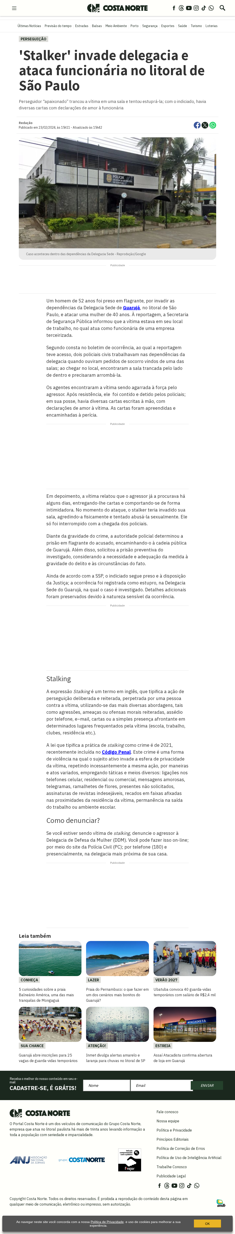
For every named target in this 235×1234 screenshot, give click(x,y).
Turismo (196, 26)
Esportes (167, 26)
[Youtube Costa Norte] (189, 8)
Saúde (182, 26)
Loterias (212, 26)
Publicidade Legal (171, 1176)
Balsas (97, 26)
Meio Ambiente (116, 26)
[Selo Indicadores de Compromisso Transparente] (129, 1159)
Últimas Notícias (29, 26)
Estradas (81, 26)
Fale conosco (167, 1111)
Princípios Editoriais (173, 1139)
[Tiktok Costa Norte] (204, 8)
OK (207, 1224)
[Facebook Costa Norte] (174, 8)
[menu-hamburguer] (14, 8)
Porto (135, 26)
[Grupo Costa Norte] (82, 1159)
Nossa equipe (168, 1121)
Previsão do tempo (58, 26)
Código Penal (116, 752)
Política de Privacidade (107, 1222)
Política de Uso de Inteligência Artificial (189, 1157)
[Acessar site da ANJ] (28, 1159)
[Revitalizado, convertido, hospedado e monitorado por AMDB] (221, 1202)
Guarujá (131, 307)
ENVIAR (207, 1085)
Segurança (150, 26)
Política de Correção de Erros (181, 1148)
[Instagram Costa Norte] (196, 8)
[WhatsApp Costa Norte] (211, 8)
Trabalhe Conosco (172, 1167)
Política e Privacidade (174, 1130)
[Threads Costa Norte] (181, 8)
